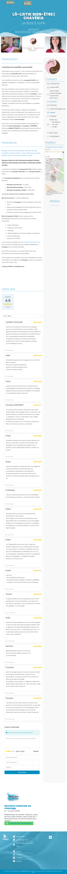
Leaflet (47, 193)
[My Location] (48, 156)
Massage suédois (7, 155)
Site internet (53, 101)
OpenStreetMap (59, 193)
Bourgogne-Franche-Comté (54, 147)
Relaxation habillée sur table (23, 155)
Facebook (52, 112)
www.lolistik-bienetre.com (32, 242)
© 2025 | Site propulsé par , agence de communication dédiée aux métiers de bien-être (33, 871)
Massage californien (25, 150)
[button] (50, 837)
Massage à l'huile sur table (10, 150)
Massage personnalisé (33, 153)
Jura (48, 149)
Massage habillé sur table (18, 153)
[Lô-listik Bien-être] (55, 171)
